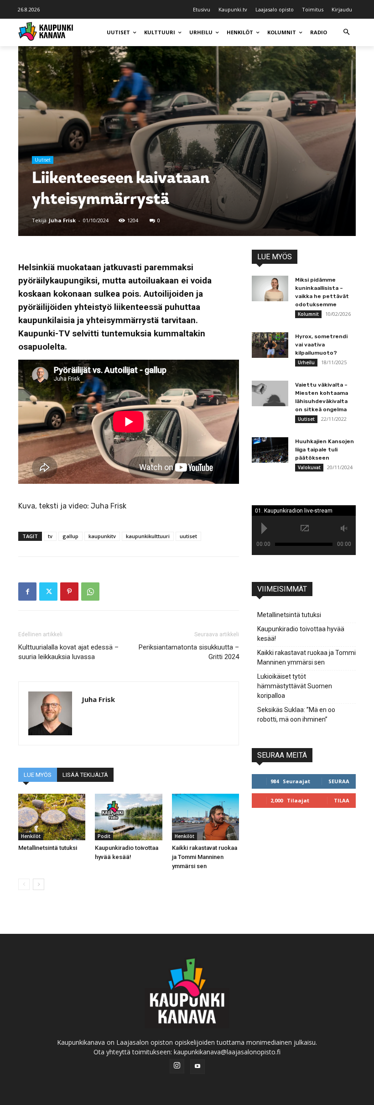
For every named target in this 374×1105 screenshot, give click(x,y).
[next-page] (38, 884)
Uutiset (43, 160)
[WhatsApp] (90, 591)
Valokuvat (309, 467)
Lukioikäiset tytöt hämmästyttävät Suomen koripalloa (294, 686)
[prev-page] (24, 884)
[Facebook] (27, 591)
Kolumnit (308, 314)
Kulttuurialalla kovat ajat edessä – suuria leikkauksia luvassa (68, 652)
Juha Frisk (62, 220)
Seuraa (338, 781)
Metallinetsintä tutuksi (47, 847)
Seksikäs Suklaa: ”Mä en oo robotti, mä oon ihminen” (296, 714)
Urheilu (306, 362)
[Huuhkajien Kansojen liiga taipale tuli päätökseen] (270, 450)
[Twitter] (48, 591)
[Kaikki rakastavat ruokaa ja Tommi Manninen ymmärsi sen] (205, 817)
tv (50, 536)
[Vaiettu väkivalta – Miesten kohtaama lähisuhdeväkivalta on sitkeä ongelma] (270, 393)
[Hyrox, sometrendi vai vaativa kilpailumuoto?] (270, 345)
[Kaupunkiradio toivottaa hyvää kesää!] (128, 817)
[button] (346, 32)
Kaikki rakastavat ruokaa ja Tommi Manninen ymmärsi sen (204, 856)
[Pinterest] (69, 591)
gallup (70, 536)
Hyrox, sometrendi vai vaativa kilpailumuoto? (321, 344)
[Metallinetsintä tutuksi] (51, 817)
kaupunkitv (102, 536)
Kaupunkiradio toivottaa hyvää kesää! (300, 633)
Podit (104, 836)
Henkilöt (31, 836)
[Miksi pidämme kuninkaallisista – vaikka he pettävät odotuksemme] (270, 288)
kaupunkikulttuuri (148, 536)
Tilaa (341, 800)
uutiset (188, 536)
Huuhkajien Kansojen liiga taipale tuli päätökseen (324, 449)
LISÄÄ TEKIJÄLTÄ (85, 774)
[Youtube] (197, 1066)
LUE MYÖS (38, 774)
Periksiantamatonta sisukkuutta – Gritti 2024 (189, 652)
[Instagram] (177, 1066)
